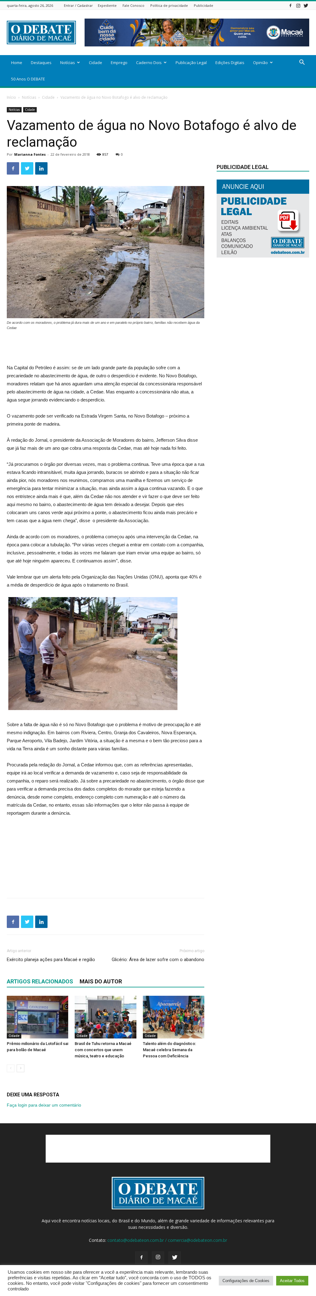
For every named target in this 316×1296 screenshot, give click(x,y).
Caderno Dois (149, 62)
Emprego (119, 62)
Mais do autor (101, 981)
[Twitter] (305, 5)
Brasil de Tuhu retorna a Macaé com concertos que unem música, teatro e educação (103, 1049)
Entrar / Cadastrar (78, 5)
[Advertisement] (105, 348)
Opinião (260, 62)
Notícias (67, 62)
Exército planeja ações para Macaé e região (51, 959)
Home (16, 62)
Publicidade (203, 5)
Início (11, 97)
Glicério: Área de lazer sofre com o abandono (158, 959)
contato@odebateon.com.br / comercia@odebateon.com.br (167, 1240)
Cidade (95, 62)
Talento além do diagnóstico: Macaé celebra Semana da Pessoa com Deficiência (169, 1049)
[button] (301, 63)
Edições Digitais (229, 62)
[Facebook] (290, 5)
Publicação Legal (191, 62)
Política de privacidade (169, 5)
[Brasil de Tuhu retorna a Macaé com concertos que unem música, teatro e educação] (105, 1017)
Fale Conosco (133, 5)
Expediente (107, 5)
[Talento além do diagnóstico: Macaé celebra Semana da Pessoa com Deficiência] (173, 1017)
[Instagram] (298, 5)
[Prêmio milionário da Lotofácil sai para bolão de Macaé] (37, 1017)
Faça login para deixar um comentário (44, 1105)
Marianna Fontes (30, 154)
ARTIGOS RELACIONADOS (40, 981)
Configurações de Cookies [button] (245, 1280)
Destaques (41, 62)
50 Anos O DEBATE (28, 79)
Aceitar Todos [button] (292, 1280)
